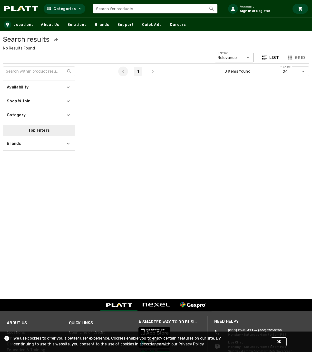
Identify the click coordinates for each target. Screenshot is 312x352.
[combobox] (155, 8)
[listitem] (257, 9)
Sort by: (223, 53)
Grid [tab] (300, 57)
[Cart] (300, 9)
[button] (64, 9)
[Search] (211, 9)
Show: (287, 66)
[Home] (22, 9)
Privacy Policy (191, 344)
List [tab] (274, 57)
